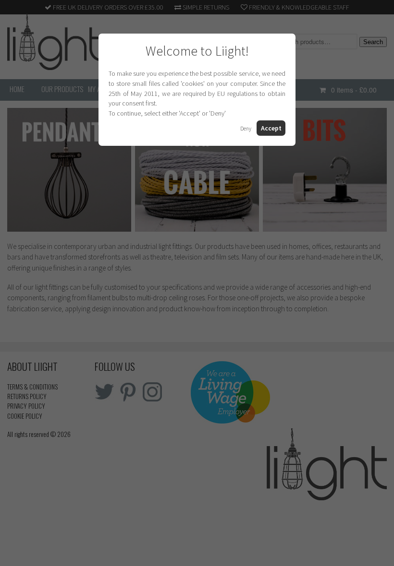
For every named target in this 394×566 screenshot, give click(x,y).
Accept (271, 128)
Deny (245, 128)
